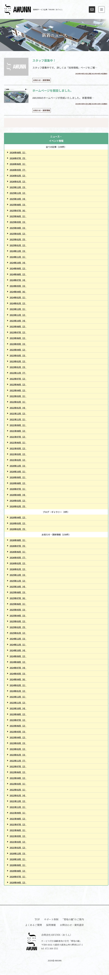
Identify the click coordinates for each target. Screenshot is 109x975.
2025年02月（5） (18, 239)
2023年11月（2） (18, 315)
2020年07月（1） (18, 489)
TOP (37, 919)
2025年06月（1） (18, 216)
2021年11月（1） (18, 419)
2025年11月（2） (18, 193)
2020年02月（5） (18, 506)
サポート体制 (51, 919)
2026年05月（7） (18, 169)
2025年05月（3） (18, 222)
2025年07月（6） (18, 210)
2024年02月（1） (18, 297)
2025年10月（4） (18, 198)
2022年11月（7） (18, 372)
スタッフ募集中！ (44, 60)
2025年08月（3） (18, 204)
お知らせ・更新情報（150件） (56, 534)
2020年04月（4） (18, 494)
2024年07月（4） (18, 280)
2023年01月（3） (18, 367)
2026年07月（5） (18, 158)
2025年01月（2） (18, 245)
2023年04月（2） (18, 349)
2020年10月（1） (18, 471)
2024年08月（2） (18, 274)
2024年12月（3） (18, 251)
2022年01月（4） (18, 407)
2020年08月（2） (18, 483)
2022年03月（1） (18, 396)
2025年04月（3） (18, 227)
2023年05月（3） (18, 344)
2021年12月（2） (18, 413)
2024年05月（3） (18, 286)
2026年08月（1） (18, 152)
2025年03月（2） (18, 233)
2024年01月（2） (18, 303)
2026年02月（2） (18, 175)
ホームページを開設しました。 (52, 90)
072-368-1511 (51, 948)
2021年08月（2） (18, 430)
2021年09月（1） (18, 425)
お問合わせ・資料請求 (72, 925)
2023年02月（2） (18, 361)
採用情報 (51, 925)
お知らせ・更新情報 (41, 80)
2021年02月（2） (18, 459)
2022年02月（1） (18, 401)
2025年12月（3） (18, 187)
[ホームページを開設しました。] (16, 96)
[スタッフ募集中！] (16, 67)
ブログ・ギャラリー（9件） (56, 512)
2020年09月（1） (18, 477)
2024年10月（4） (18, 262)
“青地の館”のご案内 (73, 919)
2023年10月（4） (18, 320)
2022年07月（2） (18, 378)
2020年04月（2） (18, 517)
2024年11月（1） (18, 256)
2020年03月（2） (18, 500)
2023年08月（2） (18, 326)
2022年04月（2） (18, 390)
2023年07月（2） (18, 332)
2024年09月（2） (18, 268)
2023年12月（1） (18, 309)
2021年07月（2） (18, 436)
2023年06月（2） (18, 338)
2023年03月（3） (18, 355)
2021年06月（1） (18, 442)
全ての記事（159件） (56, 146)
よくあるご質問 (33, 925)
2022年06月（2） (18, 384)
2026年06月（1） (18, 164)
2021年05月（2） (18, 448)
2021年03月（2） (18, 454)
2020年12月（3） (18, 465)
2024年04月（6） (18, 291)
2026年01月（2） (18, 181)
